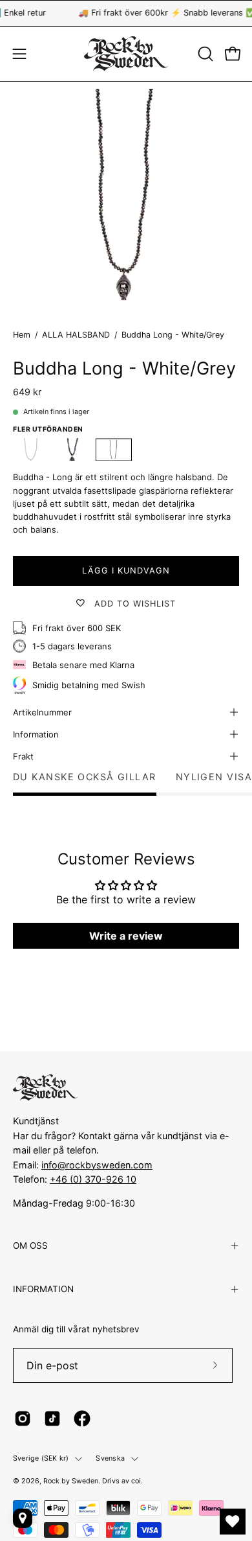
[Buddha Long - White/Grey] (114, 449)
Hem (21, 335)
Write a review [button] (126, 935)
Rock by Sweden (70, 1481)
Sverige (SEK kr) (40, 1458)
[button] (204, 54)
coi (136, 1481)
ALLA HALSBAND (76, 335)
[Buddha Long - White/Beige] (31, 449)
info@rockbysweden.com (96, 1164)
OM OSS (30, 1245)
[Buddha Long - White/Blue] (72, 449)
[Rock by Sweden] (126, 53)
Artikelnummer (42, 712)
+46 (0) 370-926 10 (93, 1179)
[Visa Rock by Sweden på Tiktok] (52, 1418)
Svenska (110, 1458)
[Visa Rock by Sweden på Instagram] (22, 1418)
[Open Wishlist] (233, 1522)
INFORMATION (43, 1289)
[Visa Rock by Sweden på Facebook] (82, 1418)
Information (36, 734)
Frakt (23, 756)
